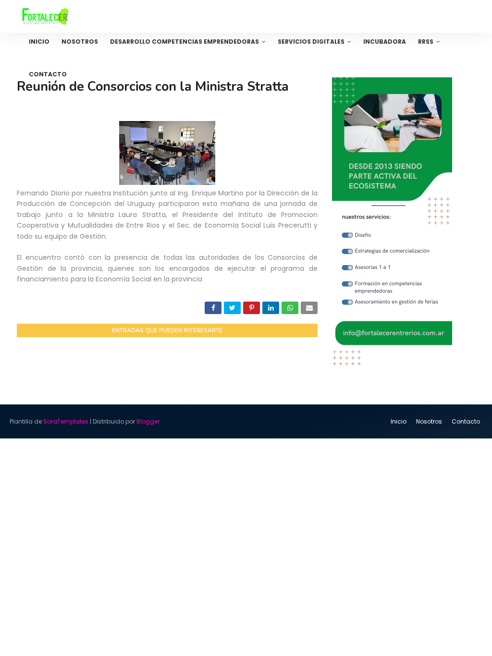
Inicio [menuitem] (39, 41)
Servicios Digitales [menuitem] (311, 41)
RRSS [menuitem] (425, 41)
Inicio (398, 421)
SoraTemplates (65, 421)
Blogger (148, 421)
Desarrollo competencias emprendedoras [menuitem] (184, 41)
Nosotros (429, 421)
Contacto (466, 421)
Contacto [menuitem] (48, 74)
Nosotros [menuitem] (80, 41)
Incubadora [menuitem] (384, 41)
